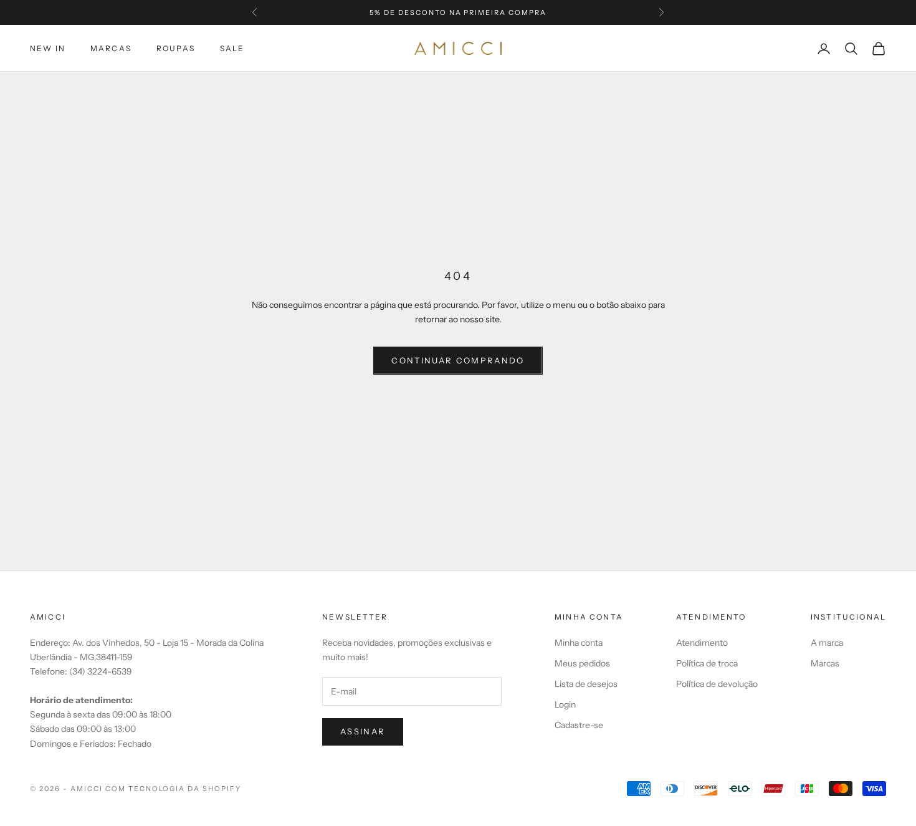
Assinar (362, 731)
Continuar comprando (457, 360)
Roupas (175, 48)
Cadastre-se (579, 725)
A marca (827, 642)
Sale (232, 48)
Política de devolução (717, 683)
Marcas (110, 48)
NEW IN (47, 48)
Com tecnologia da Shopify (173, 788)
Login (565, 704)
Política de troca (707, 663)
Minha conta (579, 642)
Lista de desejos (586, 683)
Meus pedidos (582, 663)
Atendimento (702, 642)
